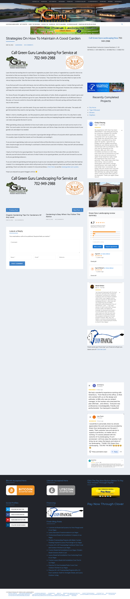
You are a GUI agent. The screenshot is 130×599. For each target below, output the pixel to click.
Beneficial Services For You (71, 593)
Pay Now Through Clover (105, 504)
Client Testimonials (34, 24)
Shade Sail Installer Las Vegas (87, 24)
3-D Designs (51, 593)
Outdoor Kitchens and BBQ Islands (19, 595)
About (59, 593)
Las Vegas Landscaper (12, 24)
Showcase (103, 1)
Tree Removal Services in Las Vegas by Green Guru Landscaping (50, 595)
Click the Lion (101, 349)
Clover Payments (93, 1)
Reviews (110, 1)
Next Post (76, 210)
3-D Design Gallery (80, 1)
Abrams (92, 112)
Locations (112, 594)
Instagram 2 (118, 1)
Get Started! (52, 1)
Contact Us (35, 1)
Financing (70, 1)
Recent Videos (12, 593)
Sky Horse (92, 107)
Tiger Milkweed (94, 110)
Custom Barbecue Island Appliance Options (93, 594)
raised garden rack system (69, 167)
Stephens (92, 115)
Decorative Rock (111, 593)
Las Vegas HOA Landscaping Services (19, 594)
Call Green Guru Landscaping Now (103, 38)
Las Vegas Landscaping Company (42, 594)
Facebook (44, 1)
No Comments (28, 45)
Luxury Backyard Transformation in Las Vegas (63, 532)
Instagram (62, 1)
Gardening (18, 45)
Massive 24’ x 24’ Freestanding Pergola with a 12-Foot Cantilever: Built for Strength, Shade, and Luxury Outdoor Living (66, 572)
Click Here (51, 167)
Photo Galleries (61, 24)
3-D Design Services (40, 593)
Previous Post (13, 210)
